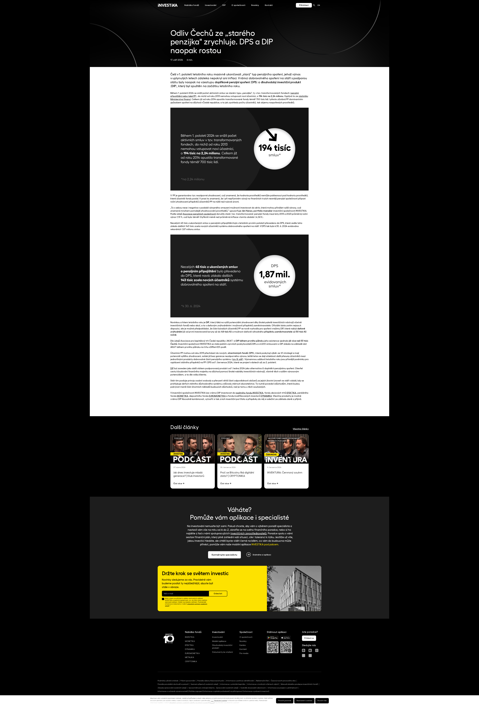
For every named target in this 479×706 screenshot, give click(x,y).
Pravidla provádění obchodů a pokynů (173, 684)
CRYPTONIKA (191, 661)
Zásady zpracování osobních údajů (172, 688)
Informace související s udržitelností (283, 688)
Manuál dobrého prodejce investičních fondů (299, 684)
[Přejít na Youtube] (303, 655)
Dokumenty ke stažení (222, 652)
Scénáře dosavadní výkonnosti (253, 688)
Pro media (244, 653)
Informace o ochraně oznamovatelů (173, 691)
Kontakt (243, 649)
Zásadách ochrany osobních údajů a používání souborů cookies (192, 703)
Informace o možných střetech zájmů (263, 684)
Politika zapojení (195, 691)
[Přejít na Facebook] (310, 650)
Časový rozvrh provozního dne (283, 681)
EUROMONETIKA (192, 653)
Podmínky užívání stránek (168, 681)
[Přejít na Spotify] (310, 655)
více (212, 701)
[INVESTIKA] (168, 5)
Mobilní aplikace (219, 641)
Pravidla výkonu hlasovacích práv (210, 681)
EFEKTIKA (189, 645)
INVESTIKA (189, 637)
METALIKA (189, 657)
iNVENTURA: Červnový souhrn (284, 472)
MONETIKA (190, 641)
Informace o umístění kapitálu (232, 684)
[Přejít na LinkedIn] (303, 650)
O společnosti (246, 637)
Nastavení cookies (220, 700)
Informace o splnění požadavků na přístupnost (223, 691)
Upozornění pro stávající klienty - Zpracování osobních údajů (213, 688)
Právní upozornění (187, 681)
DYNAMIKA (190, 649)
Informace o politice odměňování (240, 681)
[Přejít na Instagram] (316, 650)
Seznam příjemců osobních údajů (204, 684)
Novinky (243, 641)
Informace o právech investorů (256, 691)
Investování (217, 637)
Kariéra (243, 645)
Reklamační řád (262, 681)
